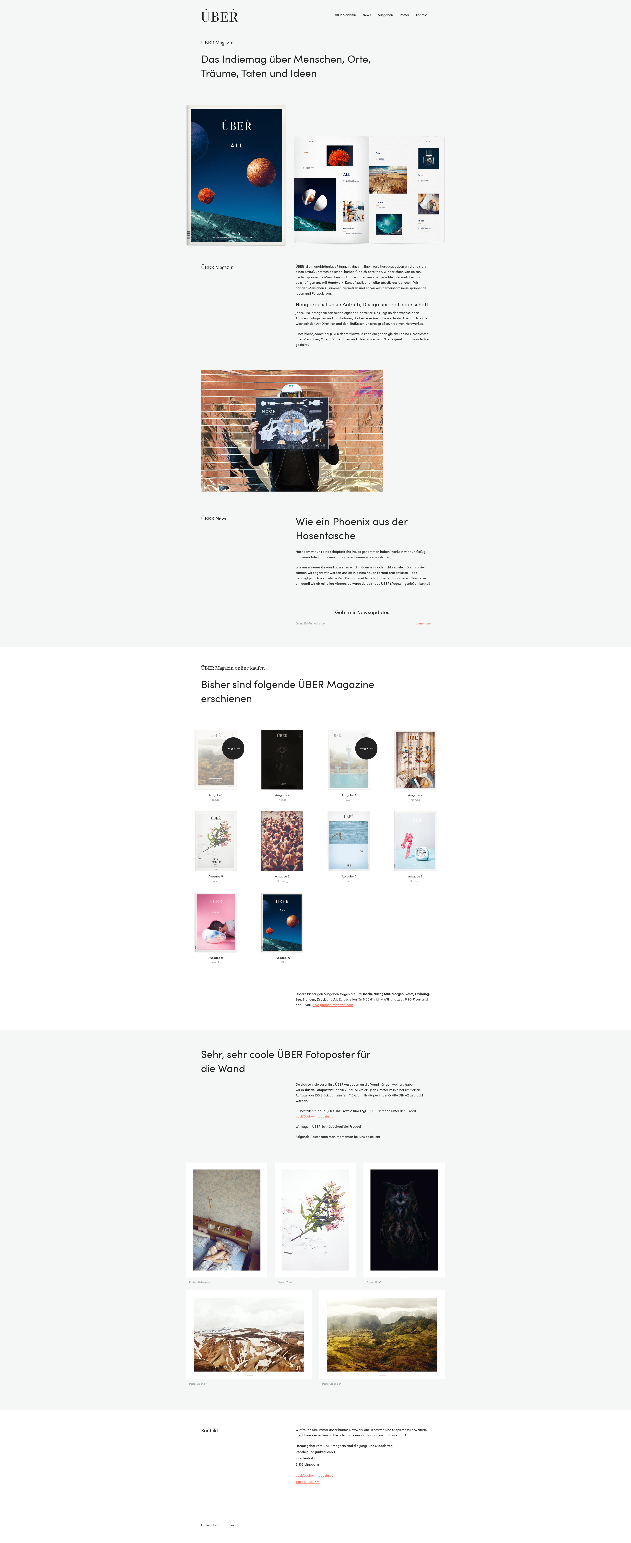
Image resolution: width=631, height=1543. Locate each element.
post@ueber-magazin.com (332, 1005)
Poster (404, 15)
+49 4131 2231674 (308, 1482)
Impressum (232, 1525)
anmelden (423, 623)
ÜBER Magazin (345, 15)
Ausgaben (385, 15)
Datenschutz (210, 1525)
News (367, 15)
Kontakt (421, 15)
